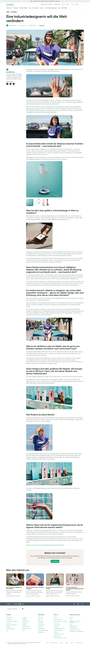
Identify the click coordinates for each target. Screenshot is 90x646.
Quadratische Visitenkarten (12, 621)
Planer (23, 630)
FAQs (71, 624)
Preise (71, 619)
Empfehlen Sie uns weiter (75, 629)
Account (63, 4)
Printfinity (38, 381)
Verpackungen (57, 635)
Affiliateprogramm (73, 627)
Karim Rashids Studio (51, 106)
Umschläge (24, 623)
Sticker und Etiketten (10, 628)
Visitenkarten (9, 8)
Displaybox (24, 624)
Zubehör (42, 8)
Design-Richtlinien (73, 626)
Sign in (67, 4)
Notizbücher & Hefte (26, 628)
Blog (59, 8)
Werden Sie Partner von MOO (60, 637)
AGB (47, 642)
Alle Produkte (9, 617)
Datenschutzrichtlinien (54, 642)
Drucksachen (35, 8)
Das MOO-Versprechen (59, 634)
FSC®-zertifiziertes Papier (43, 630)
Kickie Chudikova (75, 69)
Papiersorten (40, 617)
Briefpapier (24, 617)
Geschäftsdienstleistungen (51, 8)
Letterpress (40, 626)
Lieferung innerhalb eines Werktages (75, 622)
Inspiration (14, 11)
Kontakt (71, 617)
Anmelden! (55, 561)
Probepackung (57, 4)
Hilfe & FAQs (64, 8)
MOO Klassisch (41, 624)
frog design (41, 253)
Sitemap (66, 642)
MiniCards (8, 623)
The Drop (56, 626)
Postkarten (15, 8)
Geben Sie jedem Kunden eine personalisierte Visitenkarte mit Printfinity (45, 545)
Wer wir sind (56, 623)
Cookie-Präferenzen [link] (79, 642)
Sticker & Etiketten (24, 8)
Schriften (61, 642)
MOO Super (40, 621)
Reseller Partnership (58, 630)
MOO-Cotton (40, 623)
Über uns (56, 617)
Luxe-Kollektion (41, 632)
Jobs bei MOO (57, 624)
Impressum (72, 642)
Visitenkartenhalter (26, 626)
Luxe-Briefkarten (25, 621)
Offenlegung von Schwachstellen (76, 631)
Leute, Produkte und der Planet (60, 621)
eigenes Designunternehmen (34, 108)
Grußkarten (24, 619)
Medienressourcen (58, 619)
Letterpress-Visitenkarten (11, 624)
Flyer (30, 8)
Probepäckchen (41, 628)
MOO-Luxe (40, 619)
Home (7, 11)
